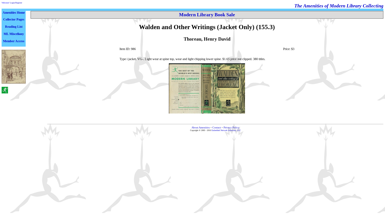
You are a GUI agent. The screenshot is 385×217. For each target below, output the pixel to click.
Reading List (13, 26)
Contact (216, 127)
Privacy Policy (231, 127)
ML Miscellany (14, 34)
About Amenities (200, 127)
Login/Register (16, 3)
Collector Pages (13, 19)
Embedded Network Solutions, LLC (226, 130)
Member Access (13, 41)
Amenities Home (14, 12)
